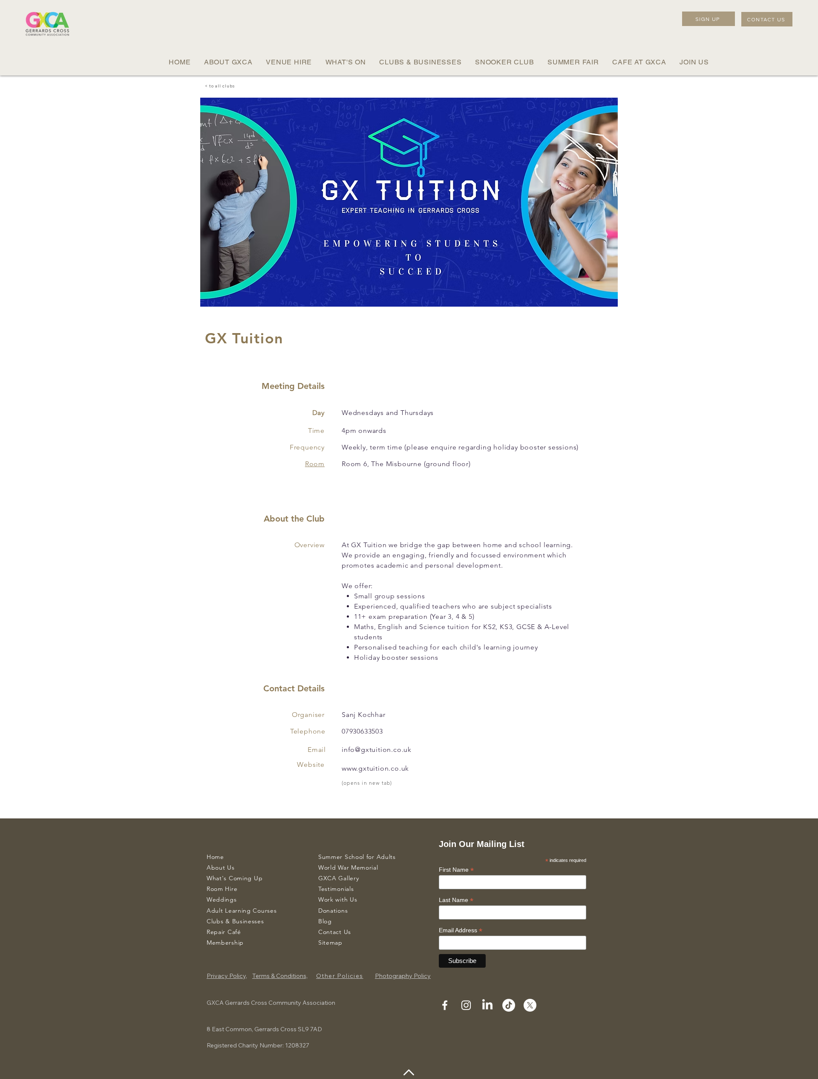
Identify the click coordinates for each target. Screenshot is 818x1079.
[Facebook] (444, 1005)
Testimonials (336, 889)
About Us (221, 867)
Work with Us (337, 899)
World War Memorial (348, 867)
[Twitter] (530, 1005)
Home (215, 857)
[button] (228, 62)
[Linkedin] (487, 1005)
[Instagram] (466, 1005)
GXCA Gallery (338, 878)
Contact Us (334, 932)
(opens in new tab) (367, 783)
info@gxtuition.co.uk (377, 749)
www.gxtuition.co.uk (375, 768)
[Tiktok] (508, 1005)
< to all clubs (220, 86)
